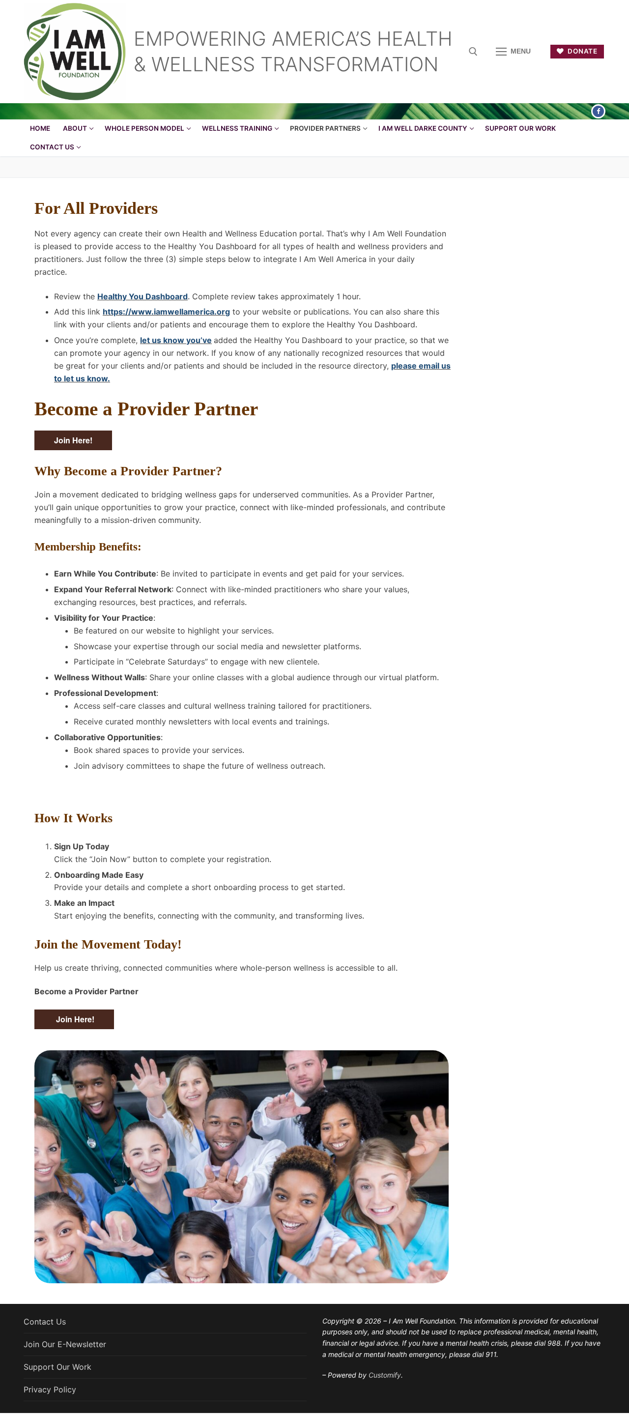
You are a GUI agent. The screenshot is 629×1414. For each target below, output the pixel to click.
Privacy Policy (50, 1389)
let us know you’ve (176, 340)
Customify (385, 1375)
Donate (582, 51)
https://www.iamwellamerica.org (166, 312)
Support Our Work (57, 1367)
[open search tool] (473, 51)
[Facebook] (598, 111)
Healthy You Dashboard (142, 296)
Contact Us (45, 1322)
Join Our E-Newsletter (65, 1344)
